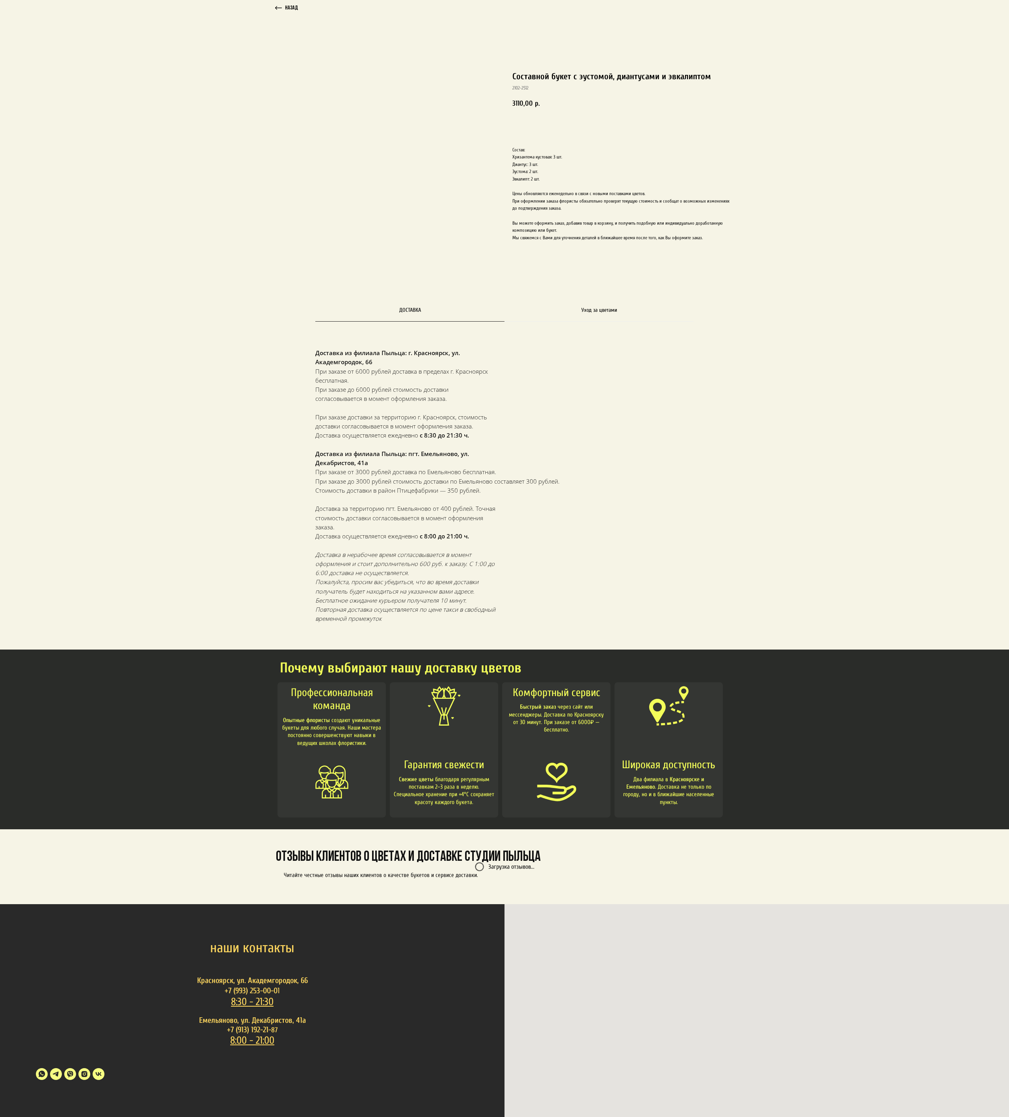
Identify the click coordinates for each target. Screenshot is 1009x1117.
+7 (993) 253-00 (248, 990)
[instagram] (84, 1074)
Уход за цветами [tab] (599, 310)
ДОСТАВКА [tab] (410, 310)
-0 (274, 990)
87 (274, 1030)
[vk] (98, 1074)
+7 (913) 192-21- (249, 1029)
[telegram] (56, 1074)
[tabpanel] (504, 497)
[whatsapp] (42, 1074)
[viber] (70, 1074)
